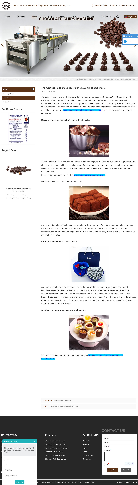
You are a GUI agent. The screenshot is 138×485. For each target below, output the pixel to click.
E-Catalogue (89, 17)
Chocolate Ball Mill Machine (55, 455)
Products (21, 17)
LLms (127, 482)
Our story (48, 17)
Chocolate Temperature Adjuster (56, 448)
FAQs (74, 17)
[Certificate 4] (18, 129)
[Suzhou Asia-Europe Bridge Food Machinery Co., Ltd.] (6, 6)
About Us (86, 441)
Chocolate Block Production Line (18, 188)
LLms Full (133, 482)
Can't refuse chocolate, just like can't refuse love (64, 406)
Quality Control (88, 455)
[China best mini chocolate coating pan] (69, 44)
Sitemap (120, 482)
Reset (126, 470)
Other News (92, 79)
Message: (107, 450)
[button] (2, 44)
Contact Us (106, 17)
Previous (2, 126)
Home (7, 17)
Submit (113, 470)
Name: (106, 438)
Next (34, 126)
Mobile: (107, 446)
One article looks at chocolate (62, 400)
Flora (128, 41)
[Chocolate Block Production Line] (18, 169)
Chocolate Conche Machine (55, 441)
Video (62, 17)
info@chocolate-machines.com (124, 5)
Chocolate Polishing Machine (55, 459)
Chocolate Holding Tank (53, 452)
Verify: (106, 464)
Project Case (7, 102)
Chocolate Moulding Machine (55, 444)
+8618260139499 (101, 5)
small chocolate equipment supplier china (82, 110)
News (34, 17)
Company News (8, 94)
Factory (85, 448)
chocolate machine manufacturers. (89, 175)
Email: (106, 442)
